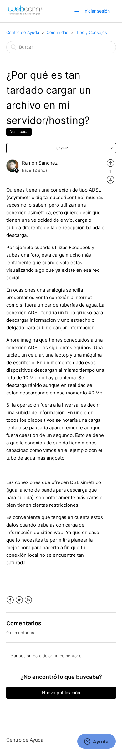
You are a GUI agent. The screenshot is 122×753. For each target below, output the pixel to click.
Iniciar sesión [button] (97, 11)
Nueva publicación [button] (61, 692)
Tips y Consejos (91, 32)
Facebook (10, 600)
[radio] (110, 163)
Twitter (19, 600)
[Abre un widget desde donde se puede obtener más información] (96, 742)
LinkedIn (28, 600)
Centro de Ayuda (22, 32)
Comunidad (58, 32)
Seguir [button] (62, 148)
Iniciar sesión (19, 655)
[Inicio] (25, 14)
